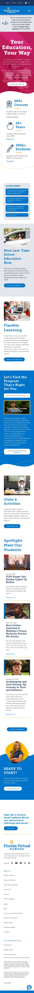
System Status (8, 922)
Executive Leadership (11, 885)
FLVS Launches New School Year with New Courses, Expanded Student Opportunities (17, 191)
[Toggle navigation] (29, 10)
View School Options (13, 359)
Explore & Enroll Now (14, 285)
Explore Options (12, 789)
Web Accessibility (9, 927)
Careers (20, 3)
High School (8, 945)
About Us (10, 139)
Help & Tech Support (10, 918)
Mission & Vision (9, 875)
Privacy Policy (7, 982)
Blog (5, 908)
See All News (11, 215)
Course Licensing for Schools (13, 913)
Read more (9, 597)
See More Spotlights (16, 729)
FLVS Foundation (9, 899)
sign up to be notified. (21, 77)
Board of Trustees (9, 880)
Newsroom (7, 889)
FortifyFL (7, 932)
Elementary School (10, 954)
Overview (10, 161)
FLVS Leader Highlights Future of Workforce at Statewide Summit (17, 200)
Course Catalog (12, 117)
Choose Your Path (16, 84)
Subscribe (10, 828)
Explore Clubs (11, 526)
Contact (14, 3)
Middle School (8, 950)
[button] (8, 3)
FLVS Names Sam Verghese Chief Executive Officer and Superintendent (15, 208)
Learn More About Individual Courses (17, 451)
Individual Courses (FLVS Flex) (15, 395)
